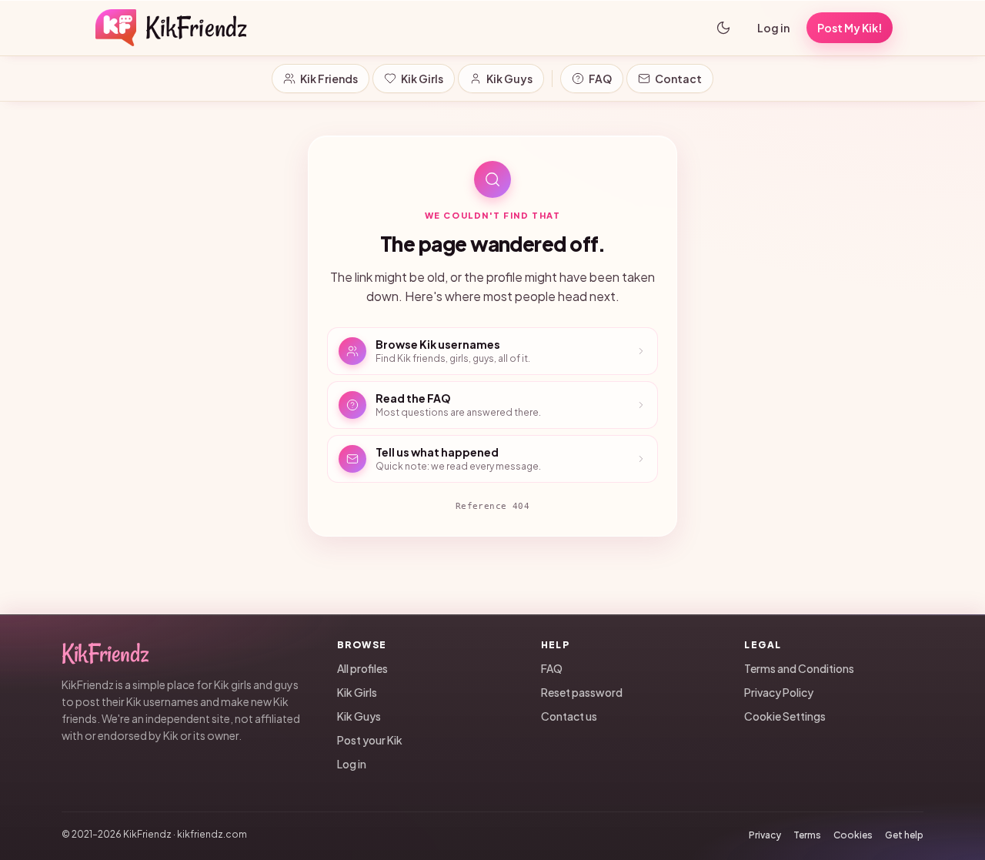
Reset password (582, 691)
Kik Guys (509, 78)
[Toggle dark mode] (723, 28)
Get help (904, 834)
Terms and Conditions (799, 667)
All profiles (362, 667)
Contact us (569, 715)
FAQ (600, 78)
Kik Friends (329, 78)
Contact (678, 78)
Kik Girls (422, 78)
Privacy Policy (778, 691)
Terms (807, 834)
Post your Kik (369, 739)
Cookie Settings (785, 715)
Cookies (853, 834)
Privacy (765, 834)
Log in (773, 28)
